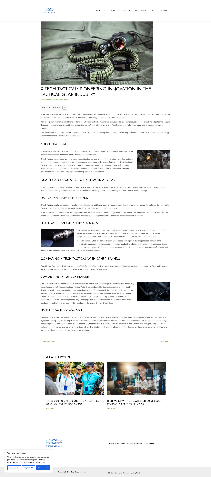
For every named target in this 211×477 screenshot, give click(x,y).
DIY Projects (124, 10)
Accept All (43, 468)
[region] (28, 461)
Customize (14, 468)
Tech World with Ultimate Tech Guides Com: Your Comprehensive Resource (134, 402)
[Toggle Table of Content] (63, 108)
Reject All (29, 468)
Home (97, 10)
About (153, 10)
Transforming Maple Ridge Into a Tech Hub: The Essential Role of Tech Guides (74, 402)
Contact (164, 10)
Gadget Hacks (140, 10)
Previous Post (48, 342)
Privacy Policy (120, 444)
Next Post (165, 342)
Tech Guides (109, 10)
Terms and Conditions (134, 444)
